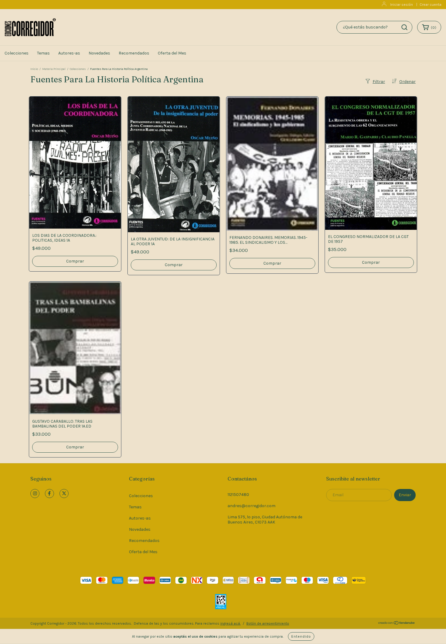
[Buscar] (404, 27)
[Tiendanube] (397, 624)
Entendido (301, 636)
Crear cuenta (430, 4)
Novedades (99, 53)
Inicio (34, 69)
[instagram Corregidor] (34, 493)
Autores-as (69, 53)
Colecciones (17, 53)
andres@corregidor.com (251, 505)
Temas (43, 53)
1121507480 (238, 494)
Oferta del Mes (172, 53)
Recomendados (134, 53)
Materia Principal (54, 69)
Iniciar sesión (401, 4)
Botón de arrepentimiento (267, 623)
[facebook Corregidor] (49, 493)
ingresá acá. (230, 623)
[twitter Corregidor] (64, 493)
